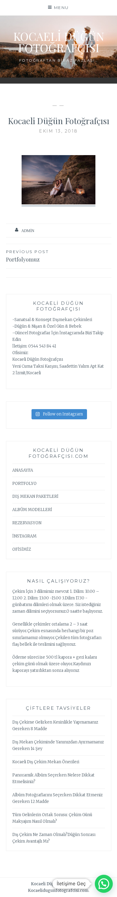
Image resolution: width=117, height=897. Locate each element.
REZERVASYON (26, 522)
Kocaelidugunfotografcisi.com (58, 890)
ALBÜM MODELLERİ (32, 509)
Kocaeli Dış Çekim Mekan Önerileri (45, 761)
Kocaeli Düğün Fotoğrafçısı (58, 42)
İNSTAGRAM (24, 536)
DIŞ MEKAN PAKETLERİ (35, 496)
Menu (61, 7)
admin (27, 231)
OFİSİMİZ (21, 549)
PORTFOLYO (24, 483)
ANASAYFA (22, 470)
